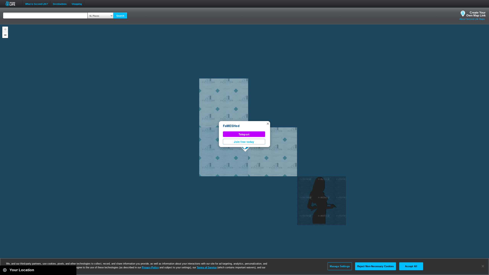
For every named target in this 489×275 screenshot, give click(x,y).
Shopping (77, 4)
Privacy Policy (150, 267)
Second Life (12, 3)
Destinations (60, 4)
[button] (268, 123)
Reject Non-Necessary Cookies (375, 266)
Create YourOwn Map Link (476, 14)
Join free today (244, 142)
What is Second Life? (36, 4)
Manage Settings (340, 266)
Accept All (411, 266)
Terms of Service (207, 267)
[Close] (483, 266)
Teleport (244, 134)
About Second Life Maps (472, 19)
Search (120, 16)
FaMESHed (231, 126)
